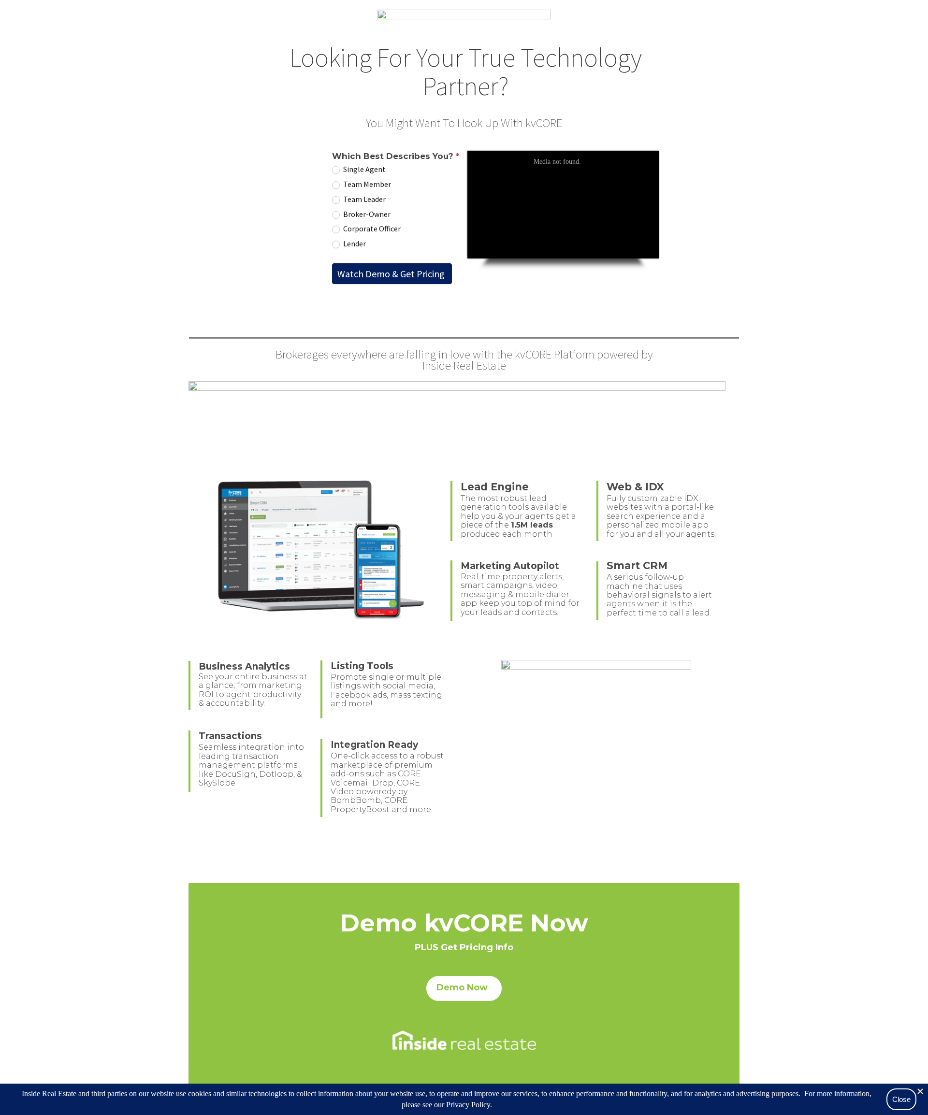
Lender (354, 243)
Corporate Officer (371, 228)
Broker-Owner (366, 214)
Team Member (366, 184)
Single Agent (364, 169)
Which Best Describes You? (396, 156)
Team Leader (364, 199)
